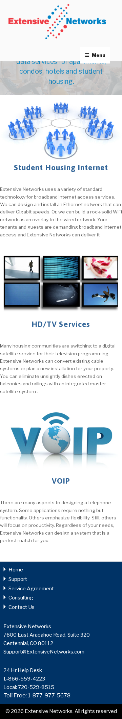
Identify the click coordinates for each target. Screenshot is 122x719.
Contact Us (21, 607)
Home (15, 570)
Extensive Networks (57, 21)
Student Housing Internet (61, 167)
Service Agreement (31, 589)
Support (17, 579)
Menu (98, 55)
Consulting (20, 598)
